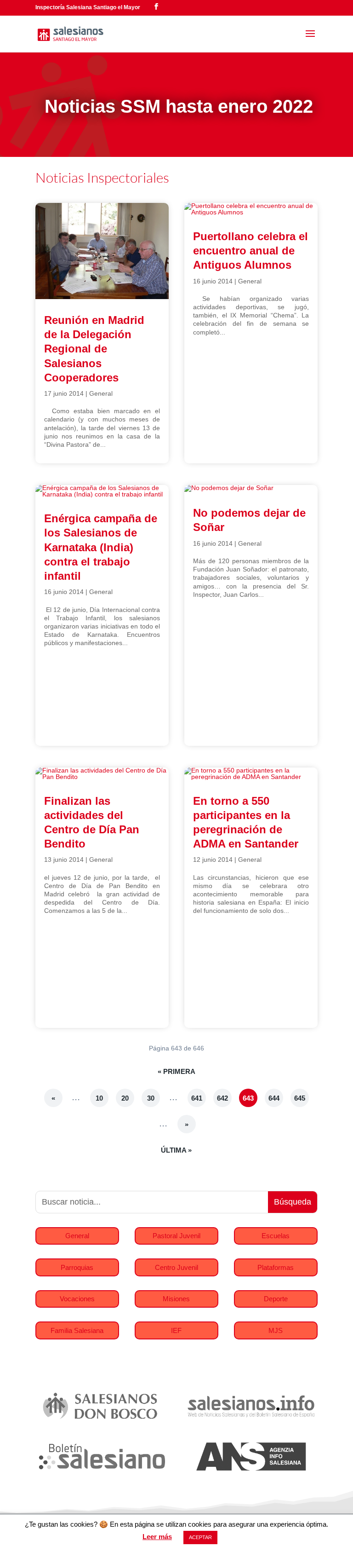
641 (196, 1098)
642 (222, 1098)
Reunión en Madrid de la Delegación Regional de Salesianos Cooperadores (94, 349)
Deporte (276, 1299)
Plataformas (275, 1267)
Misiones (176, 1299)
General (101, 393)
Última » (176, 1150)
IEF (176, 1330)
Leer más (157, 1536)
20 (125, 1098)
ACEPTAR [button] (200, 1537)
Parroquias (77, 1267)
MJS (275, 1330)
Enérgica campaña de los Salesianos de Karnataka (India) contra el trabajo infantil (100, 547)
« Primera (176, 1071)
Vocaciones (77, 1299)
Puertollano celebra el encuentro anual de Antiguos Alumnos (250, 250)
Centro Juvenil (176, 1267)
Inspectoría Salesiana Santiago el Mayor (87, 7)
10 (99, 1098)
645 (299, 1098)
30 (150, 1098)
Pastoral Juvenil (176, 1236)
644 (273, 1098)
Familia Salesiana (77, 1330)
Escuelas (276, 1236)
